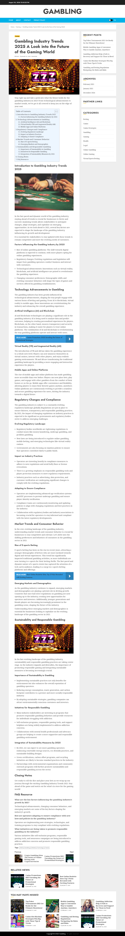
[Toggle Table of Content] (55, 111)
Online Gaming (89, 154)
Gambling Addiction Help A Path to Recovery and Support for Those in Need (105, 904)
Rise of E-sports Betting (29, 142)
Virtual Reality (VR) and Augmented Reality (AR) (38, 124)
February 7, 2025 (66, 910)
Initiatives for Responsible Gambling (34, 152)
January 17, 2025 (65, 885)
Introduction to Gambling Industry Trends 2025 (36, 114)
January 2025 (88, 88)
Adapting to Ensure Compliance (32, 137)
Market (33, 848)
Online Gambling (89, 150)
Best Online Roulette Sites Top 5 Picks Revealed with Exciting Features (68, 879)
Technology (40, 848)
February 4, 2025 (101, 910)
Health (85, 141)
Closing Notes (22, 157)
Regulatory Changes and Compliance (32, 129)
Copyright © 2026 (53, 934)
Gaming (17, 36)
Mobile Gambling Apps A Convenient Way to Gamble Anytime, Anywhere (69, 904)
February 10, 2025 (31, 910)
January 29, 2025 (66, 925)
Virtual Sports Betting (91, 158)
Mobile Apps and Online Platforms (33, 127)
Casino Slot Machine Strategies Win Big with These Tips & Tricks (33, 920)
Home (11, 20)
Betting (86, 119)
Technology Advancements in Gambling (33, 119)
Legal (85, 145)
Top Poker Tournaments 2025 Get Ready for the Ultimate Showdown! (34, 904)
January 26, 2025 (31, 886)
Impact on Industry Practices (31, 134)
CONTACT (27, 20)
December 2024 (89, 93)
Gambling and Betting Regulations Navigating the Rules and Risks (96, 68)
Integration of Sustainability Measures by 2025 (38, 154)
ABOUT (18, 20)
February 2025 (88, 84)
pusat (17, 56)
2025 (21, 848)
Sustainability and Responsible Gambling (34, 147)
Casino (85, 124)
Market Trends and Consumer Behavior (33, 139)
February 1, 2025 (31, 925)
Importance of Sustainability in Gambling (36, 149)
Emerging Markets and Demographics (34, 144)
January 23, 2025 (25, 56)
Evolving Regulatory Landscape (32, 132)
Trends (47, 848)
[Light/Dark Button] (111, 20)
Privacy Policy (39, 20)
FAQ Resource (23, 159)
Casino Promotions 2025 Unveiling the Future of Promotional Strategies (103, 920)
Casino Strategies (89, 128)
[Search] (115, 20)
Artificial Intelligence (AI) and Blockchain (35, 122)
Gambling (62, 11)
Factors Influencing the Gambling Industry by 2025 (39, 117)
